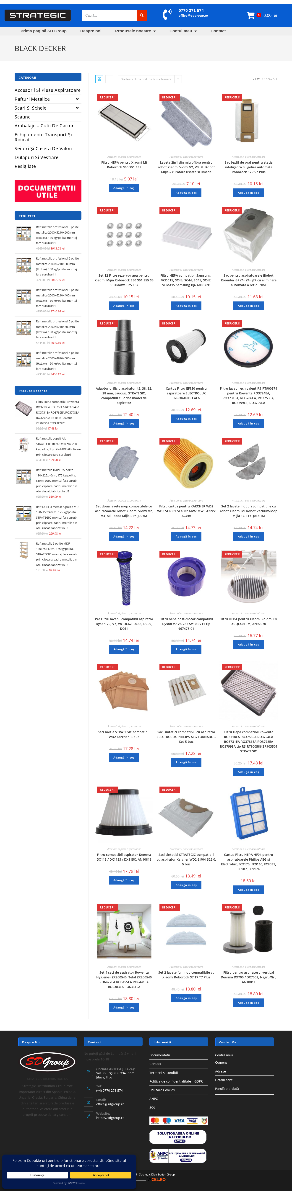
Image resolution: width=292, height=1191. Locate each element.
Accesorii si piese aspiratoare (124, 157)
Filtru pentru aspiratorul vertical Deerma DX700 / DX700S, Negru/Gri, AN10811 (248, 977)
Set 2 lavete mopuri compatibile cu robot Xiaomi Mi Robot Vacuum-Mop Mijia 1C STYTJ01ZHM (248, 511)
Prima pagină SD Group (44, 31)
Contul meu (180, 31)
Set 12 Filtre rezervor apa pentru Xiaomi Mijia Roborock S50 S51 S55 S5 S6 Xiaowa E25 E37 (124, 280)
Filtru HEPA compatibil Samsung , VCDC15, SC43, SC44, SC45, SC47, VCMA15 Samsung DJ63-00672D (186, 280)
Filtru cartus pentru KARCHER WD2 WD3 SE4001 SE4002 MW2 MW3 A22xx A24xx (186, 511)
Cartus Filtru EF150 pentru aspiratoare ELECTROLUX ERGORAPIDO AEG (186, 393)
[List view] (109, 79)
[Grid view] (99, 79)
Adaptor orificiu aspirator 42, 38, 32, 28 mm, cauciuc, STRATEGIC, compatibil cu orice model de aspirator (124, 395)
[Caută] (142, 15)
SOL (152, 1107)
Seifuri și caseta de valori (43, 148)
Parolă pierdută (227, 1088)
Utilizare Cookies (162, 1090)
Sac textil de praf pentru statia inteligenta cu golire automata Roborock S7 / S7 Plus (249, 167)
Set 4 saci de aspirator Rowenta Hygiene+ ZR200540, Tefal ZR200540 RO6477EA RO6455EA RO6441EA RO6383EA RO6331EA (124, 979)
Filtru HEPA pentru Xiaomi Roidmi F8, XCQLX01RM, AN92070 (249, 621)
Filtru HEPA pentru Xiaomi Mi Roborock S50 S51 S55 (124, 164)
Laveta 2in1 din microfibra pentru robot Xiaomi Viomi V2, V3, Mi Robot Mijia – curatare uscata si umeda (186, 167)
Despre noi (91, 31)
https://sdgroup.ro (110, 1118)
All (275, 79)
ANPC (153, 1098)
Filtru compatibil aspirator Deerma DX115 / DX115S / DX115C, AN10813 (124, 857)
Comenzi (221, 1062)
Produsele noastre (133, 31)
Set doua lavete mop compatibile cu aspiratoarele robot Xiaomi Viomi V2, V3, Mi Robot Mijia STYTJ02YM (124, 511)
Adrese (220, 1071)
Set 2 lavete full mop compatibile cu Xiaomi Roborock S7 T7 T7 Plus (186, 974)
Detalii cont (223, 1080)
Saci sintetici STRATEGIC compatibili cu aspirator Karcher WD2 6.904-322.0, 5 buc (186, 859)
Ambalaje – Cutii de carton (45, 126)
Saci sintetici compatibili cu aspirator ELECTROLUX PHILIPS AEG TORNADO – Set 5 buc (186, 737)
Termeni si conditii (163, 1072)
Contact (218, 31)
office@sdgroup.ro (193, 15)
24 (269, 79)
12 (263, 79)
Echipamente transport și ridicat (43, 137)
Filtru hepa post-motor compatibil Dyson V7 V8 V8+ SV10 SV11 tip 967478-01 (186, 624)
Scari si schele (31, 108)
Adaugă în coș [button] (124, 188)
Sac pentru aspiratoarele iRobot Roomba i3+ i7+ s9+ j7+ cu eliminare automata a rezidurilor (248, 280)
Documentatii (159, 1055)
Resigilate (25, 166)
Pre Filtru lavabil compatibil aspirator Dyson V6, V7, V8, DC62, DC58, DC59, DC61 (124, 624)
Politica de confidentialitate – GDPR (176, 1081)
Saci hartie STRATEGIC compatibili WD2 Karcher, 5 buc (124, 734)
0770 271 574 (191, 10)
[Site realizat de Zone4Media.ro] (136, 1179)
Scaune (23, 117)
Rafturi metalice (32, 99)
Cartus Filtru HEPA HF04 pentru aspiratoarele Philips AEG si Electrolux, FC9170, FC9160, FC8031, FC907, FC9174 (248, 861)
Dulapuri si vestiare (37, 157)
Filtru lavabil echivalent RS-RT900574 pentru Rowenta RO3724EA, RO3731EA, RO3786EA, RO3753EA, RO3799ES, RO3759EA (248, 395)
